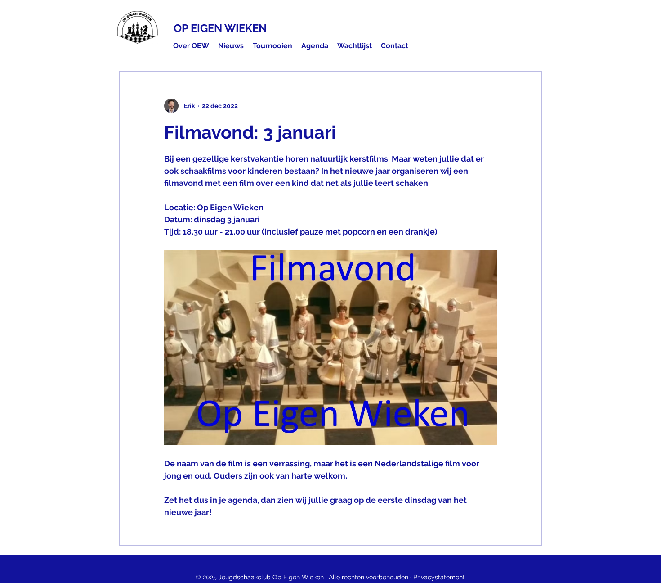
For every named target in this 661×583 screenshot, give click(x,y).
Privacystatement (439, 577)
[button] (191, 46)
